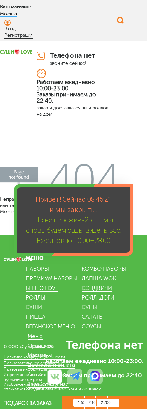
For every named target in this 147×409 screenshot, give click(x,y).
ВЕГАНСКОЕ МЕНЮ (50, 327)
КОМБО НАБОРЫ (104, 269)
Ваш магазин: (15, 6)
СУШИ (34, 307)
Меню (35, 336)
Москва (8, 13)
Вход (10, 28)
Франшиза (41, 346)
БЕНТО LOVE (42, 288)
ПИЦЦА (35, 317)
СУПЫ (89, 307)
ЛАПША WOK (99, 279)
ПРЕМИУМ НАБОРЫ (51, 279)
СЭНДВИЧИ (97, 288)
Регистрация (18, 35)
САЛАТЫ (93, 317)
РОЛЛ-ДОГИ (98, 298)
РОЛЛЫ (35, 298)
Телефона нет (72, 55)
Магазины (40, 355)
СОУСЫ (91, 327)
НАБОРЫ (37, 269)
